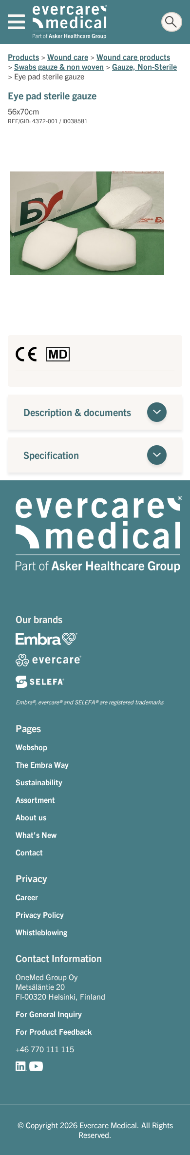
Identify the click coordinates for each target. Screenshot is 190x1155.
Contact (29, 852)
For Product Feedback (54, 1031)
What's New (36, 834)
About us (31, 817)
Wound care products (133, 56)
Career (27, 897)
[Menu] (16, 22)
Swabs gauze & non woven (59, 66)
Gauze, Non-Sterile (144, 66)
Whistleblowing (41, 932)
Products (23, 56)
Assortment (35, 799)
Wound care (67, 56)
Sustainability (39, 782)
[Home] (70, 22)
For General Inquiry (49, 1014)
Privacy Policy (40, 914)
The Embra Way (42, 764)
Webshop (31, 747)
